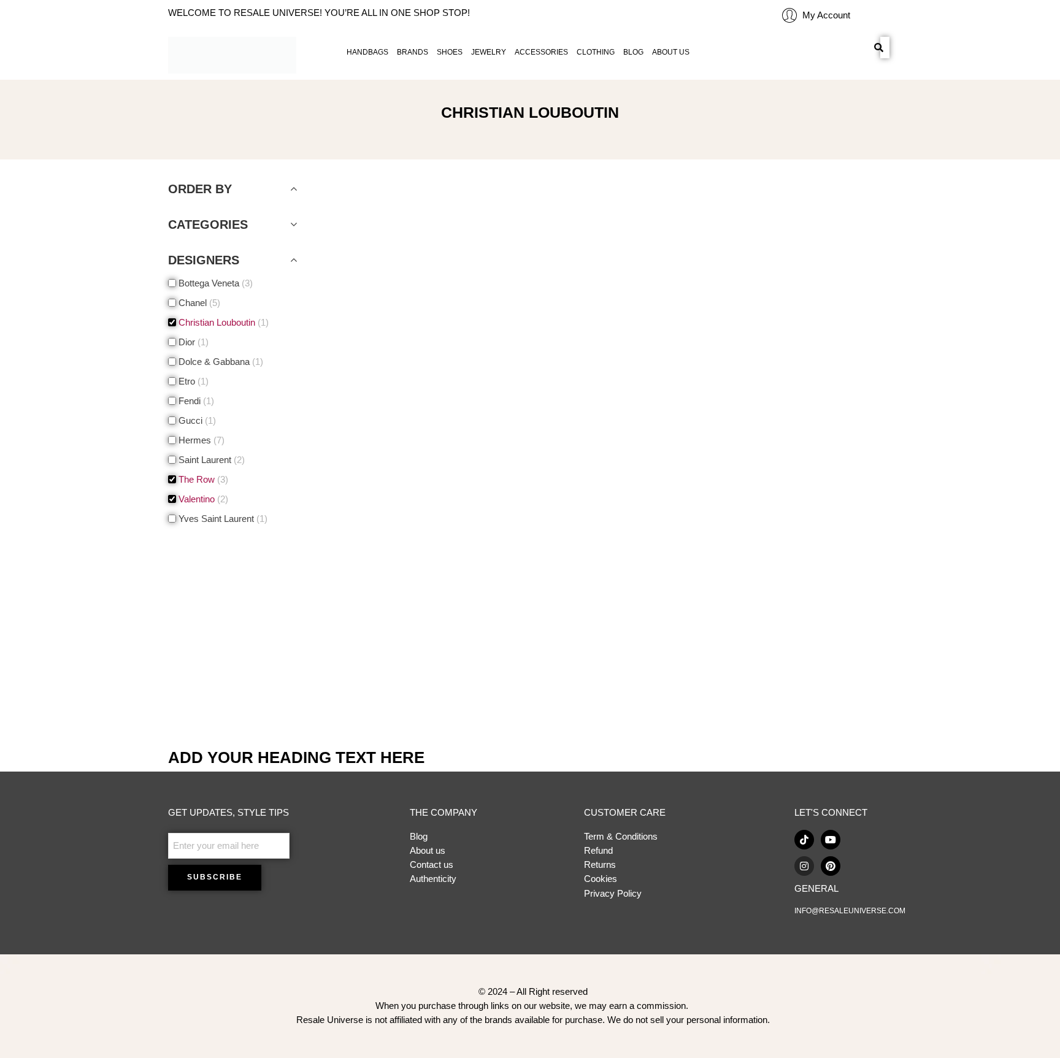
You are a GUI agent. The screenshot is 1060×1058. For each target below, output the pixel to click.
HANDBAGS (367, 52)
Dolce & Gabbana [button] (219, 362)
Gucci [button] (196, 421)
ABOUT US (670, 52)
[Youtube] (830, 839)
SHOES (450, 52)
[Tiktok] (804, 839)
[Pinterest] (830, 866)
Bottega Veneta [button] (214, 283)
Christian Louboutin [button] (222, 323)
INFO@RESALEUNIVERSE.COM (849, 911)
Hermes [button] (200, 440)
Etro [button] (192, 381)
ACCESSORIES (541, 52)
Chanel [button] (198, 303)
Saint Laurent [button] (210, 460)
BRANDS (412, 52)
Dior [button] (192, 342)
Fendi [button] (195, 401)
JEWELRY (488, 52)
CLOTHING (596, 52)
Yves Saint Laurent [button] (221, 519)
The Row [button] (202, 480)
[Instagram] (804, 866)
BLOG (633, 52)
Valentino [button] (202, 499)
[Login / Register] (789, 15)
